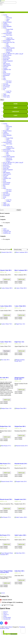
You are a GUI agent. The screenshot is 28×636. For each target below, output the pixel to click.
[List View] (12, 249)
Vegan (4, 94)
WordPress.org (6, 233)
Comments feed (7, 231)
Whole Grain (6, 95)
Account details (7, 617)
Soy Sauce (8, 82)
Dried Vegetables (7, 26)
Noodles (5, 68)
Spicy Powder (6, 85)
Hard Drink (9, 17)
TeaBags (8, 92)
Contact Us (6, 614)
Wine (7, 20)
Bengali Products (7, 22)
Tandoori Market (8, 627)
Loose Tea (8, 91)
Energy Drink (9, 29)
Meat (7, 45)
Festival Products (7, 33)
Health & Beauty (7, 55)
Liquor (8, 19)
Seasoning (5, 84)
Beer (7, 16)
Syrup (4, 88)
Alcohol (5, 15)
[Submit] (1, 4)
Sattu (4, 78)
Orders (4, 616)
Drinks (4, 28)
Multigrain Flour (10, 39)
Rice (4, 76)
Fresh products (6, 40)
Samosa (8, 46)
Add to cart (7, 279)
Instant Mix (6, 59)
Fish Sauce (9, 81)
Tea (4, 89)
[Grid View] (11, 249)
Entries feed (6, 230)
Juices (7, 30)
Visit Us (5, 613)
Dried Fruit (6, 25)
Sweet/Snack (6, 86)
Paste (4, 71)
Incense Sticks (6, 58)
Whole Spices (6, 97)
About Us (5, 611)
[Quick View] (1, 279)
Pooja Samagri (6, 73)
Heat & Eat (9, 49)
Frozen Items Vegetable (9, 48)
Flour (4, 36)
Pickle (4, 72)
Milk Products (6, 63)
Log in (4, 228)
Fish (7, 43)
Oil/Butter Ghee (7, 69)
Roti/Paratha (9, 50)
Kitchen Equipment (8, 61)
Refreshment (6, 75)
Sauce (4, 79)
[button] (4, 281)
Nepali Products (7, 65)
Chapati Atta (9, 38)
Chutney (5, 23)
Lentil (4, 62)
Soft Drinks (9, 32)
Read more (7, 351)
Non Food (5, 66)
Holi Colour (9, 35)
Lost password (6, 619)
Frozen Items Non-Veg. (9, 42)
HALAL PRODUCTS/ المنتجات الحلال (13, 53)
